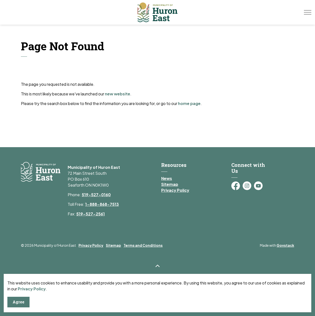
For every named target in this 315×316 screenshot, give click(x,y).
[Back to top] (157, 265)
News (166, 178)
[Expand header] (307, 12)
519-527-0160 (96, 194)
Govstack (285, 245)
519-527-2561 (90, 213)
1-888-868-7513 (102, 204)
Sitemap (169, 184)
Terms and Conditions (143, 245)
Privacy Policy (32, 288)
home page (189, 103)
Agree (18, 301)
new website (117, 93)
